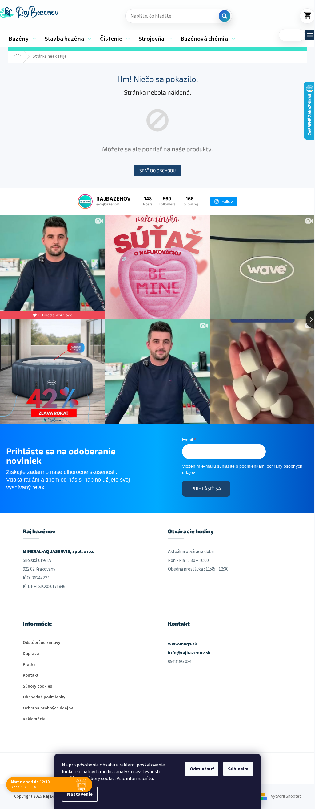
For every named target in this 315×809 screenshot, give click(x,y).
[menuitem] (22, 39)
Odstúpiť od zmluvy (41, 643)
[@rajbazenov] (85, 201)
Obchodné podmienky (44, 697)
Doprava (31, 654)
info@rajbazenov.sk (189, 653)
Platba (29, 665)
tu (150, 778)
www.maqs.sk (182, 644)
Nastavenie (80, 794)
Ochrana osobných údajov (48, 708)
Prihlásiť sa (206, 488)
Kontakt (30, 675)
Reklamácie (34, 719)
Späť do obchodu (157, 170)
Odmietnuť (202, 769)
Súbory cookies (37, 686)
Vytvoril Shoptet (286, 796)
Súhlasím (238, 769)
